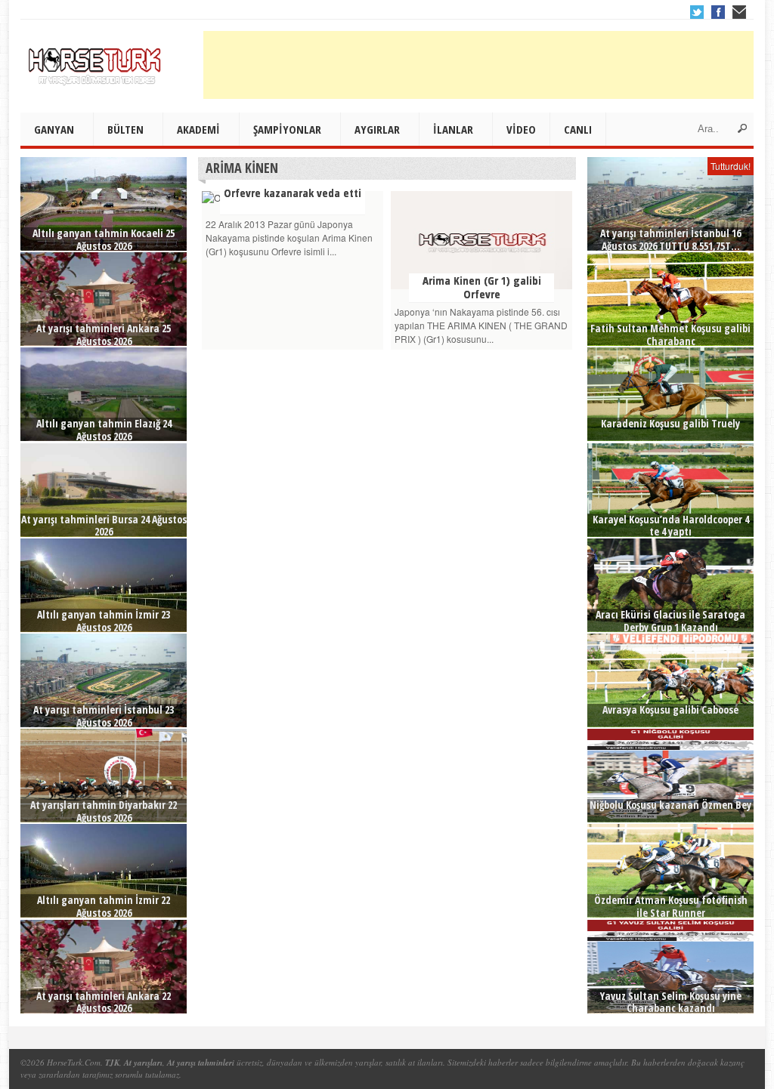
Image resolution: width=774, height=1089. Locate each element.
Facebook (718, 12)
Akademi (198, 129)
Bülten (125, 129)
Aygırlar (377, 129)
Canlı (578, 129)
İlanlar (453, 129)
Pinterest (739, 12)
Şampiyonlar (287, 129)
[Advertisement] (478, 65)
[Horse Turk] (96, 61)
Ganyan (54, 129)
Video (521, 129)
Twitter (697, 12)
